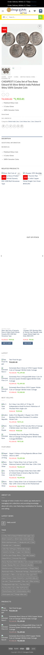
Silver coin (25, 581)
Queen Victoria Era (18, 578)
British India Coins (27, 77)
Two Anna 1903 (24, 584)
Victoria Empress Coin (8, 591)
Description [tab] (6, 138)
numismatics (5, 574)
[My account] (30, 11)
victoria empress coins (23, 591)
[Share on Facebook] (7, 126)
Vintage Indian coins (21, 594)
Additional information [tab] (11, 142)
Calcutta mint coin (24, 542)
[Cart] (40, 11)
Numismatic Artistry (8, 571)
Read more (27, 343)
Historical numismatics (21, 568)
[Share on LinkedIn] (22, 126)
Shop (10, 77)
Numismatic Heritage (22, 571)
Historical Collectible (27, 565)
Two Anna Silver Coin (8, 588)
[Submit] (40, 17)
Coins (16, 77)
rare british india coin (32, 578)
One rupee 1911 (32, 574)
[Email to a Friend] (14, 126)
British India (18, 539)
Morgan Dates (34, 568)
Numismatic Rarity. (35, 571)
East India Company (28, 555)
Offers (13, 574)
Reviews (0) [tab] (6, 147)
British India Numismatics (9, 542)
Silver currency (34, 581)
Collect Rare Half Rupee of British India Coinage (16, 549)
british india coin (28, 539)
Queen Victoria (6, 578)
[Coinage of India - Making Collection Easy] (17, 10)
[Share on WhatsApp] (3, 126)
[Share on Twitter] (10, 126)
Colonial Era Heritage (8, 552)
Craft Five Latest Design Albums (11, 555)
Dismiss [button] (33, 2)
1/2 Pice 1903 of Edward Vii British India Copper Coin (18, 535)
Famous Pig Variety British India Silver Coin (14, 562)
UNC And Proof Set (22, 588)
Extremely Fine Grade (19, 558)
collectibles (17, 545)
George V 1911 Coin (35, 562)
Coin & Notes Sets (25, 121)
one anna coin (21, 574)
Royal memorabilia (15, 581)
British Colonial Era (7, 539)
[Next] (39, 44)
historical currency (7, 568)
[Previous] (5, 44)
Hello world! (11, 522)
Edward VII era (6, 558)
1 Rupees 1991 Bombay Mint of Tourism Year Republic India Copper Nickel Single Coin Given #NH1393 (32, 333)
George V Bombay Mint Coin (10, 565)
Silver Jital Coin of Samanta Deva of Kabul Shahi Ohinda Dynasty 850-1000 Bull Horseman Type (10, 333)
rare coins (5, 581)
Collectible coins (7, 545)
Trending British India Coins (10, 584)
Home (4, 77)
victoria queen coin (7, 594)
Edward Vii (6, 78)
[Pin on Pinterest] (18, 126)
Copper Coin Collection (23, 552)
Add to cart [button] (7, 343)
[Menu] (3, 11)
